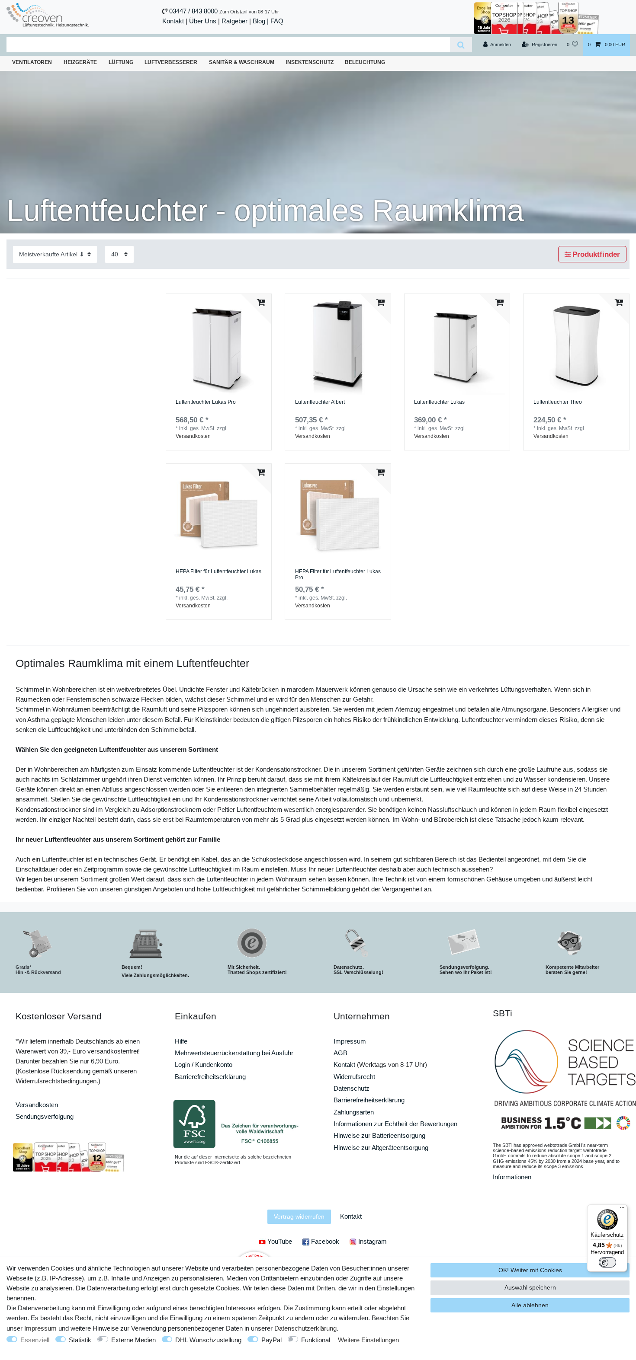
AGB (340, 1053)
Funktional (315, 1340)
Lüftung (121, 62)
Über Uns (202, 21)
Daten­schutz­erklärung (305, 1328)
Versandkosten (193, 436)
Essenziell (34, 1340)
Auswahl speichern (530, 1287)
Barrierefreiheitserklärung (210, 1076)
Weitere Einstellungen (368, 1340)
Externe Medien (133, 1340)
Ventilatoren (32, 62)
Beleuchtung (365, 62)
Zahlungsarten (354, 1112)
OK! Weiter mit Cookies (530, 1270)
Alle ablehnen (530, 1305)
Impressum (350, 1041)
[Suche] (461, 44)
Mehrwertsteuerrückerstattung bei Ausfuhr (234, 1053)
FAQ (276, 21)
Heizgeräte (80, 62)
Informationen (512, 1177)
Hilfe (181, 1041)
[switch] (607, 1262)
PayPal (271, 1340)
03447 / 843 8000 (193, 11)
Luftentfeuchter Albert (320, 402)
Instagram (372, 1241)
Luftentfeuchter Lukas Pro (206, 402)
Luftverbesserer (171, 62)
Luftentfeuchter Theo (557, 402)
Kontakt (173, 21)
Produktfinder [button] (596, 254)
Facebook (324, 1241)
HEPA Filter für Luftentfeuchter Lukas (218, 572)
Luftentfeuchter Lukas (439, 402)
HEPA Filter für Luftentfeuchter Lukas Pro (338, 575)
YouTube (279, 1241)
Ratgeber (234, 21)
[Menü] (622, 1209)
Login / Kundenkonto (203, 1064)
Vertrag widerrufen (299, 1216)
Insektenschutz (310, 62)
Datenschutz (351, 1088)
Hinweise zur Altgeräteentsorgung (381, 1147)
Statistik (80, 1340)
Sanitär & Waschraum (241, 62)
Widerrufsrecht (354, 1076)
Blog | (261, 21)
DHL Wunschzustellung (208, 1340)
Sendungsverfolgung (45, 1116)
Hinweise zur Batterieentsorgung (379, 1135)
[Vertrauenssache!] (536, 17)
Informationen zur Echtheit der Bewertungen (395, 1123)
